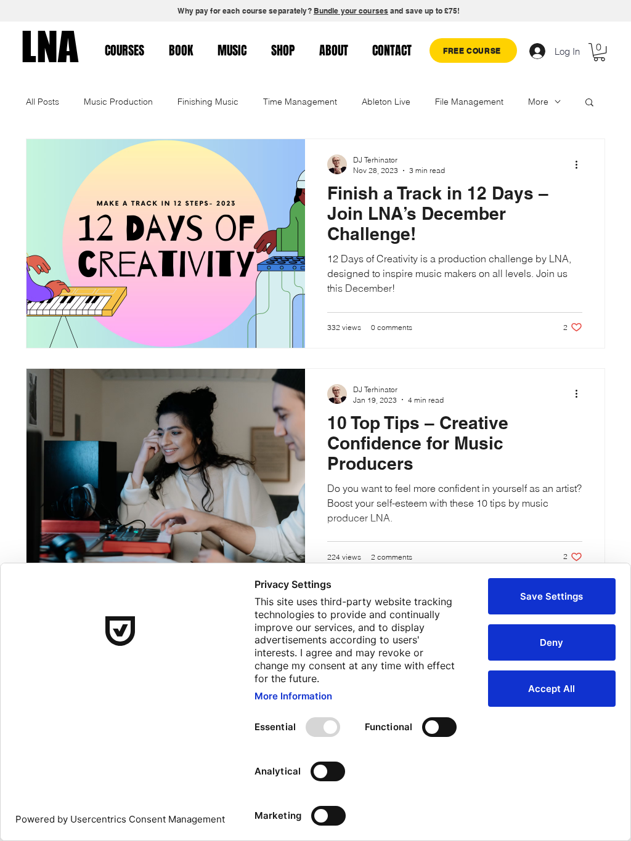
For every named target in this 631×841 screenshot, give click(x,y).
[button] (599, 52)
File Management (469, 101)
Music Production (118, 101)
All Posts (42, 101)
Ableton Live (386, 101)
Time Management (300, 101)
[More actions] (580, 164)
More (538, 101)
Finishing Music (207, 101)
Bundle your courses (351, 10)
